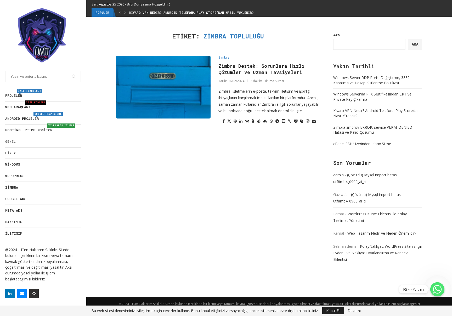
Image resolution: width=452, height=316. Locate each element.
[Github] (34, 293)
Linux (10, 153)
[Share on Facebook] (224, 120)
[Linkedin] (10, 293)
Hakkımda (13, 221)
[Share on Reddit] (259, 120)
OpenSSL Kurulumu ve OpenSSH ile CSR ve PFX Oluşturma (179, 12)
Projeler (23, 94)
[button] (120, 12)
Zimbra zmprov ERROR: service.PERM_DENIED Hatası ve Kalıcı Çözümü (372, 130)
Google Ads (15, 198)
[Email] (22, 293)
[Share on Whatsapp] (271, 120)
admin (338, 174)
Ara (336, 34)
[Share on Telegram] (277, 120)
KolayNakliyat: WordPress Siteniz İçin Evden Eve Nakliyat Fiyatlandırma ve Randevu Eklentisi (377, 253)
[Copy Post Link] (289, 120)
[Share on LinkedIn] (240, 120)
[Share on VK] (247, 120)
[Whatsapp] (437, 289)
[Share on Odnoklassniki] (253, 120)
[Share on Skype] (301, 120)
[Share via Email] (314, 120)
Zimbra (11, 187)
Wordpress (15, 175)
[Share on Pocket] (295, 120)
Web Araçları (25, 105)
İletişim (13, 233)
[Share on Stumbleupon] (265, 120)
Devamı (354, 311)
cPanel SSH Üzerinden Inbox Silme (362, 143)
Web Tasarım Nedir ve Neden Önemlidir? (381, 233)
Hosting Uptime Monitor (39, 128)
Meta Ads (13, 210)
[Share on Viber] (307, 120)
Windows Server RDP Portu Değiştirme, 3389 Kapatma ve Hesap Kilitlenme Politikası (371, 80)
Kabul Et (333, 310)
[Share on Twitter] (229, 120)
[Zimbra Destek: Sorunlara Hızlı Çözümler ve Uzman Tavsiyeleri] (163, 87)
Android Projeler (33, 117)
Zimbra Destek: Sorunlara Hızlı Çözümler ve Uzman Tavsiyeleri (261, 69)
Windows (12, 164)
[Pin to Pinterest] (235, 120)
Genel (10, 141)
